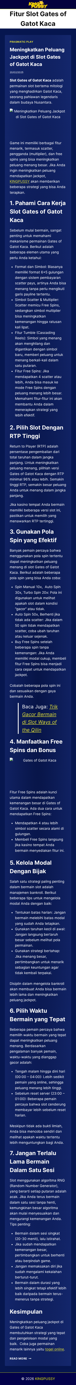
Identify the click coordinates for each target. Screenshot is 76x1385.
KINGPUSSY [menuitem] (20, 181)
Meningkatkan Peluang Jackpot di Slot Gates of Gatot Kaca (37, 57)
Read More (20, 1358)
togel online (54, 1349)
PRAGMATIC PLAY (21, 41)
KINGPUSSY (45, 1379)
